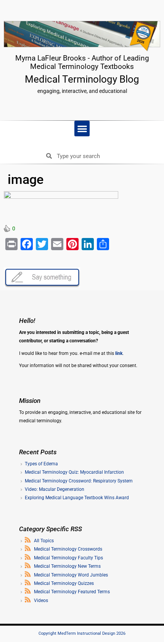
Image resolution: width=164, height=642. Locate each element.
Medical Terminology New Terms (67, 566)
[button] (82, 128)
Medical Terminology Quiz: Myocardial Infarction (74, 472)
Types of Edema (41, 463)
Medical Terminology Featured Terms (72, 591)
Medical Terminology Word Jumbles (71, 575)
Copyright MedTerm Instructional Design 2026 (82, 633)
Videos (41, 600)
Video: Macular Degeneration (54, 489)
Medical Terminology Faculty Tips (68, 558)
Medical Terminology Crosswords (68, 549)
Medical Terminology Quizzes (64, 583)
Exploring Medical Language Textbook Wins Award (77, 497)
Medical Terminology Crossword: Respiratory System (79, 481)
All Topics (44, 540)
